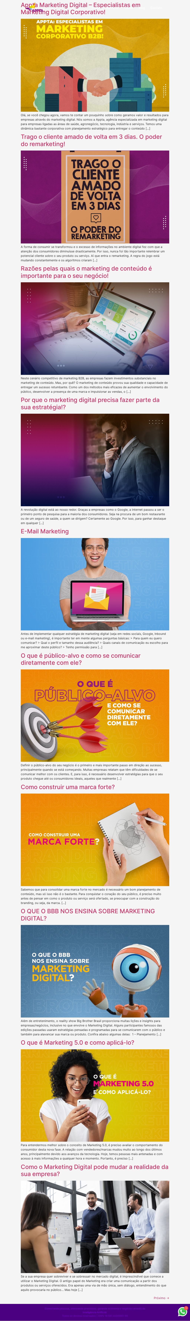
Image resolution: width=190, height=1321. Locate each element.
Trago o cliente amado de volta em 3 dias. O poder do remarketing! (91, 140)
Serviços (112, 8)
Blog (142, 8)
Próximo (161, 1298)
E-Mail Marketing (45, 531)
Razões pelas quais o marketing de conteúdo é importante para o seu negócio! (86, 272)
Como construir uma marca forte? (68, 787)
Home (96, 8)
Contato (156, 8)
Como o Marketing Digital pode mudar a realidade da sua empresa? (94, 1170)
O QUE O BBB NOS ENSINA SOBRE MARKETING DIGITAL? (88, 914)
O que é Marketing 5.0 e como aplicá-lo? (77, 1042)
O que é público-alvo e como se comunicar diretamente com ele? (80, 659)
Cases (128, 8)
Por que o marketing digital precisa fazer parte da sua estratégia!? (90, 403)
